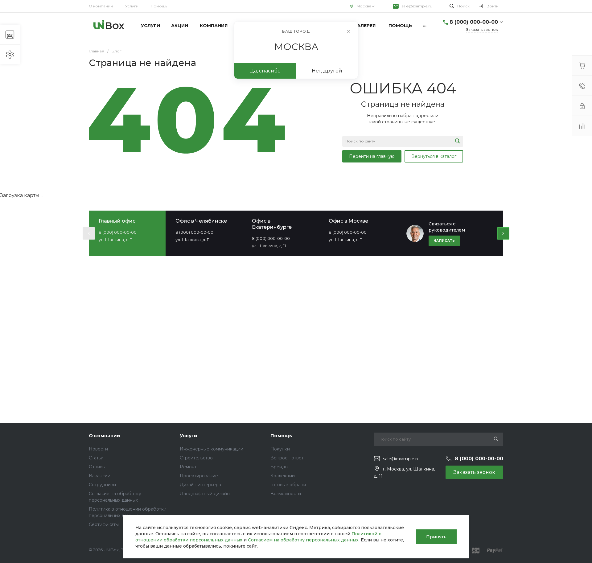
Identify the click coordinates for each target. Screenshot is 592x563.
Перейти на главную (372, 156)
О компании (101, 6)
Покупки (280, 449)
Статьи (96, 458)
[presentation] (89, 233)
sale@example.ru (417, 6)
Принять (436, 537)
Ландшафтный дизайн (205, 493)
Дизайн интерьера (200, 484)
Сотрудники (102, 484)
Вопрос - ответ (287, 458)
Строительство (196, 458)
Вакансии (99, 476)
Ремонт (188, 467)
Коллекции (282, 476)
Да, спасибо (265, 71)
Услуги (131, 6)
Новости (98, 449)
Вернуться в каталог (433, 156)
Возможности (285, 493)
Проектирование (199, 476)
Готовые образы (288, 484)
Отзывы (97, 467)
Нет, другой (327, 71)
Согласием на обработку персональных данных (303, 540)
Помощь (159, 6)
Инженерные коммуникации (211, 449)
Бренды (279, 467)
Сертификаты (104, 524)
